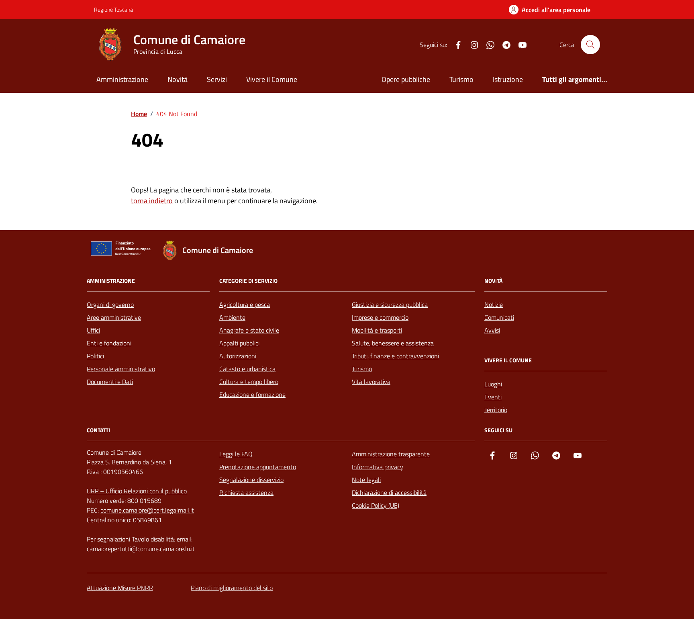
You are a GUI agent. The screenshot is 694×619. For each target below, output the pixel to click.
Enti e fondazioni (109, 343)
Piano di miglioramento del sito (232, 587)
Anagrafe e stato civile (249, 330)
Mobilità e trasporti (377, 330)
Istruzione (508, 79)
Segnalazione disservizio (251, 479)
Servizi (217, 79)
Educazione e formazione (252, 394)
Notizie (493, 304)
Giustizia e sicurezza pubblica (390, 304)
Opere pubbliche (406, 79)
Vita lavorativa (371, 381)
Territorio (495, 410)
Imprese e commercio (380, 317)
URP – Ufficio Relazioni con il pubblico (137, 491)
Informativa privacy (377, 467)
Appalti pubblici (239, 343)
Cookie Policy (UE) (375, 505)
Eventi (493, 397)
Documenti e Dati (110, 381)
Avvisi (492, 330)
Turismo (461, 79)
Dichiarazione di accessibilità (389, 492)
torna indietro (152, 200)
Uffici (93, 330)
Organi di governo (110, 304)
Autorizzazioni (237, 356)
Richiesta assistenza (246, 492)
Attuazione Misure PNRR (120, 587)
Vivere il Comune (271, 79)
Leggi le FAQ (236, 454)
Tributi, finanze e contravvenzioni (395, 356)
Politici (95, 356)
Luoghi (493, 384)
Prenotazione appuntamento (257, 467)
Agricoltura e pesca (244, 304)
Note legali (366, 479)
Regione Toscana (113, 9)
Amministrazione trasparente (391, 454)
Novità (177, 79)
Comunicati (499, 317)
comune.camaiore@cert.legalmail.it (147, 510)
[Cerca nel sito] (590, 44)
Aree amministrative (114, 317)
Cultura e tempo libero (248, 381)
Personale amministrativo (121, 369)
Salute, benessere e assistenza (393, 343)
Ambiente (232, 317)
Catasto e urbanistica (247, 369)
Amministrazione (122, 79)
